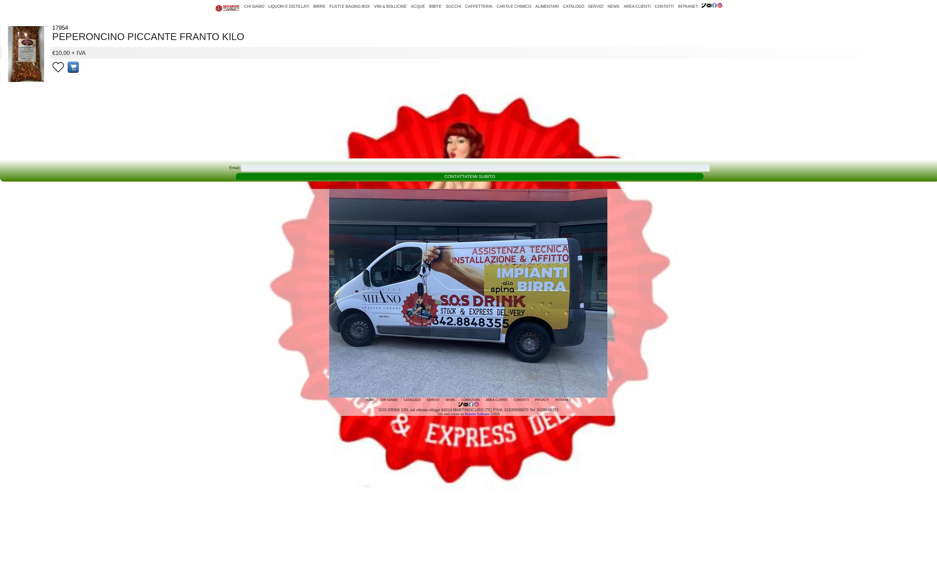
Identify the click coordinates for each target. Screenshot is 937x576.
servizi (595, 6)
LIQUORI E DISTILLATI (288, 6)
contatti (664, 6)
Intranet (688, 6)
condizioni (470, 400)
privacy (542, 400)
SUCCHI (453, 6)
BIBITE (435, 6)
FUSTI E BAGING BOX (349, 6)
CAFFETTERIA (478, 6)
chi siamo (254, 6)
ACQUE (418, 6)
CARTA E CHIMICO (514, 6)
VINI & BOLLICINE (390, 6)
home (370, 400)
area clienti (637, 6)
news (614, 6)
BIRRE (319, 6)
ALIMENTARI (547, 6)
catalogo (573, 6)
